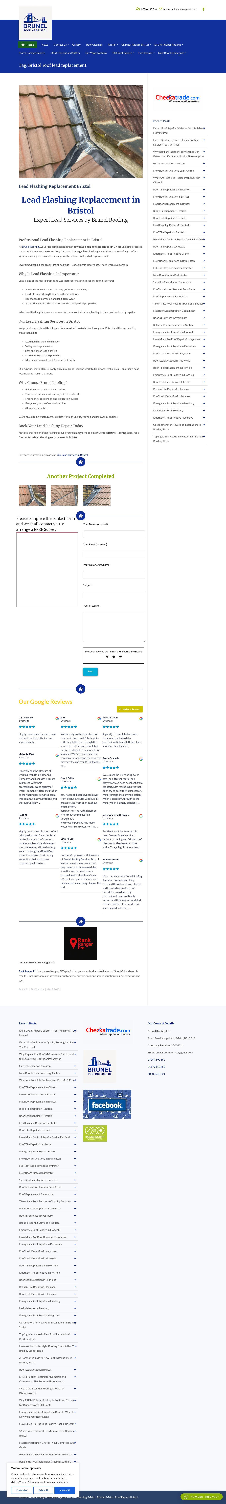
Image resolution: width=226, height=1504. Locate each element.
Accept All (64, 1490)
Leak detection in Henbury (168, 410)
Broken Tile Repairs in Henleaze (171, 389)
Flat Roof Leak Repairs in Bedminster (174, 310)
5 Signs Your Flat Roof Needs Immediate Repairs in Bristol (47, 1433)
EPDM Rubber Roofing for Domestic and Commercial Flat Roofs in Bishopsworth (42, 1379)
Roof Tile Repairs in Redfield (169, 232)
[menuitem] (27, 44)
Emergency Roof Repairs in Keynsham (174, 346)
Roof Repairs (37, 989)
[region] (43, 1480)
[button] (202, 1496)
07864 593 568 (149, 9)
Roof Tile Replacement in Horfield (172, 367)
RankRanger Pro (28, 971)
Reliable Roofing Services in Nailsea (173, 324)
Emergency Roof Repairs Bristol (171, 253)
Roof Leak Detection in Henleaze (171, 396)
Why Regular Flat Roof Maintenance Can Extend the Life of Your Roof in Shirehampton (178, 154)
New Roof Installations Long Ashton (173, 170)
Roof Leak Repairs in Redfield (169, 217)
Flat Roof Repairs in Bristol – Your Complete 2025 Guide (47, 1445)
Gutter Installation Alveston (169, 163)
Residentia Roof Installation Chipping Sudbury (45, 1461)
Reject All (43, 1490)
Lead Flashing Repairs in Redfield (171, 225)
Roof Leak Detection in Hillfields (171, 381)
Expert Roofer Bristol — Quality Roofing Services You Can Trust (176, 142)
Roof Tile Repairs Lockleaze (169, 246)
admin (25, 989)
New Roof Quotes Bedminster (170, 274)
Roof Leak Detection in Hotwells (171, 360)
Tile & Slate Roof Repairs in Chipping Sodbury (179, 303)
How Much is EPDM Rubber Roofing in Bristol (45, 1454)
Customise (21, 1490)
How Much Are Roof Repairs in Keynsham (177, 339)
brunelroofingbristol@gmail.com (179, 9)
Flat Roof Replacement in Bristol (171, 203)
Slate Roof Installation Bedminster (172, 282)
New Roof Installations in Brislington (174, 260)
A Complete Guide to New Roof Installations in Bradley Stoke (45, 1360)
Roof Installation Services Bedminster (174, 289)
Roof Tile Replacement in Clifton (171, 189)
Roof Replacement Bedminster (170, 296)
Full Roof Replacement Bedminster (173, 267)
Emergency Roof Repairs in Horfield (173, 374)
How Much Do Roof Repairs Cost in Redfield (178, 239)
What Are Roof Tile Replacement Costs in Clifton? (176, 180)
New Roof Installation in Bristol (171, 196)
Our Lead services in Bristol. (72, 454)
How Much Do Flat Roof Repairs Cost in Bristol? (46, 1423)
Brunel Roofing (30, 246)
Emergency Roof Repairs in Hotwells (174, 332)
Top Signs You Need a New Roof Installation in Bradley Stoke (179, 439)
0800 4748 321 (156, 1073)
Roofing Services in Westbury (170, 317)
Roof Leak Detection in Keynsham (172, 353)
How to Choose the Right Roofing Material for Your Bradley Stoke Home (48, 1348)
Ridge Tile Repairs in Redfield (169, 210)
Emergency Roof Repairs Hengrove (173, 417)
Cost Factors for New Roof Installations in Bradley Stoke (177, 427)
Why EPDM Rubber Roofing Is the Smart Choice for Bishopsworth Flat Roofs (46, 1402)
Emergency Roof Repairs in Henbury (173, 403)
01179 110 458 (156, 1066)
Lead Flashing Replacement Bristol (55, 186)
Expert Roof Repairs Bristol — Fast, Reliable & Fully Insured (179, 130)
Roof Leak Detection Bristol (35, 1369)
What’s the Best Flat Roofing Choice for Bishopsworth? (41, 1391)
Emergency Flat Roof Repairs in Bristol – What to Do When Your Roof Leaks (46, 1414)
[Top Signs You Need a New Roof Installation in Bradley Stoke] (64, 495)
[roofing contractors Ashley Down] (32, 495)
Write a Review (131, 709)
